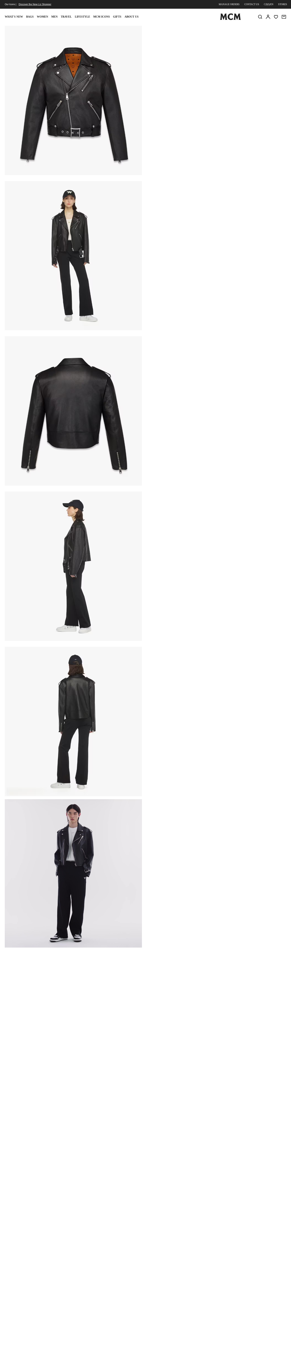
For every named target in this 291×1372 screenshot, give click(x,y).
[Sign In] (268, 16)
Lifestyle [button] (82, 16)
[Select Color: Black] (178, 60)
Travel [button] (66, 16)
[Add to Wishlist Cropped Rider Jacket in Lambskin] (260, 30)
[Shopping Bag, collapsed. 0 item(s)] (283, 16)
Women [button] (42, 16)
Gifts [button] (117, 16)
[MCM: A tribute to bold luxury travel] (230, 19)
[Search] (260, 16)
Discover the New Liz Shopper (35, 4)
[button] (73, 100)
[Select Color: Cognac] (192, 60)
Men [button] (54, 16)
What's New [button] (14, 16)
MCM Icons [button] (101, 16)
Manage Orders (229, 4)
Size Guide (177, 79)
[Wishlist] (276, 16)
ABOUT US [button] (132, 16)
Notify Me (217, 99)
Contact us (251, 4)
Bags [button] (30, 16)
